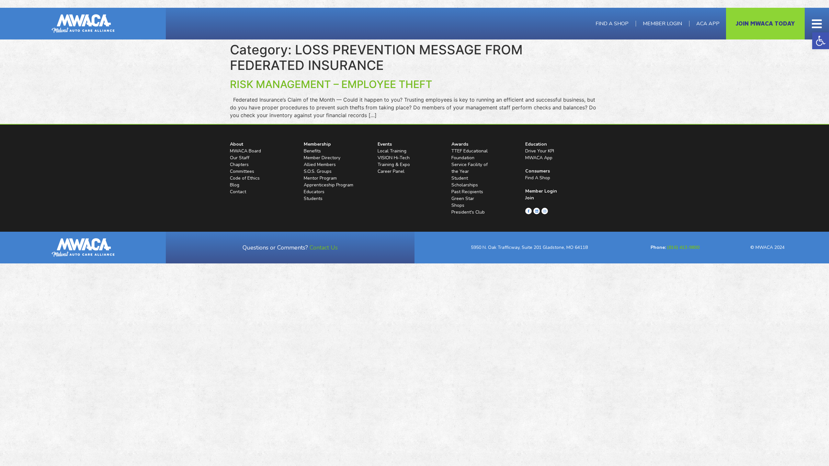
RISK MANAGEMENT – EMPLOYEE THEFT (331, 84)
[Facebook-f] (528, 211)
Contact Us (324, 247)
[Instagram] (544, 211)
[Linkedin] (536, 211)
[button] (820, 40)
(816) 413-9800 (683, 247)
